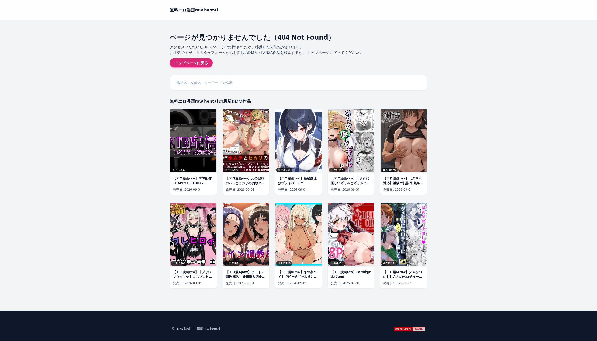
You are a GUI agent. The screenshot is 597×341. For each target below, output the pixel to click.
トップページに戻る (191, 62)
